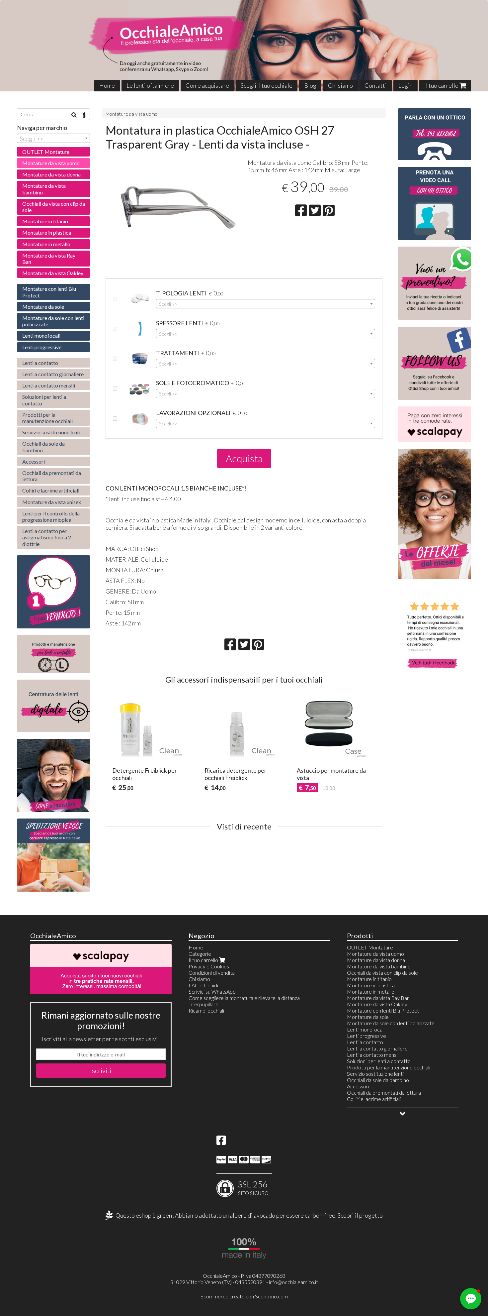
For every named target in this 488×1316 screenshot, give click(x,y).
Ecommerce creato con (244, 1296)
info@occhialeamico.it (293, 1282)
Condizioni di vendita (212, 972)
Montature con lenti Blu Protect (49, 291)
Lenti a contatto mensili (48, 385)
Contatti (376, 85)
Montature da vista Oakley (52, 273)
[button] (470, 1298)
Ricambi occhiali (206, 1010)
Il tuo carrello (441, 85)
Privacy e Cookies (209, 966)
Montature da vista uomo (132, 114)
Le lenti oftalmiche (150, 85)
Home (107, 85)
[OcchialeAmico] (244, 45)
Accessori (33, 461)
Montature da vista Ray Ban (48, 258)
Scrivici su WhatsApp (212, 991)
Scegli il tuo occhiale (266, 85)
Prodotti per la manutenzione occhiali (47, 417)
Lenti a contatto (40, 363)
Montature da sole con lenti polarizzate (53, 321)
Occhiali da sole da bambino (43, 446)
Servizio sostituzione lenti (51, 432)
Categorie (200, 953)
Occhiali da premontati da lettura (51, 476)
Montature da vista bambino (44, 188)
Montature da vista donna (51, 174)
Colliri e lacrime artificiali (50, 490)
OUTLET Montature (45, 152)
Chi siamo (340, 85)
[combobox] (265, 303)
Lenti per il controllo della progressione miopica (51, 516)
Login (405, 85)
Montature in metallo (46, 244)
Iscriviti (100, 1070)
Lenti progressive (41, 347)
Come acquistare (207, 85)
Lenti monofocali (41, 335)
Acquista (244, 458)
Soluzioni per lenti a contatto (44, 399)
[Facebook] (221, 1142)
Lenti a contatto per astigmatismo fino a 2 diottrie (46, 537)
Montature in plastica (46, 232)
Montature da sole (43, 306)
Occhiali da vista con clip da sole (53, 206)
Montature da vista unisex (51, 502)
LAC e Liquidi (203, 985)
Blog (310, 85)
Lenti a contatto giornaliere (53, 374)
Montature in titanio (45, 221)
